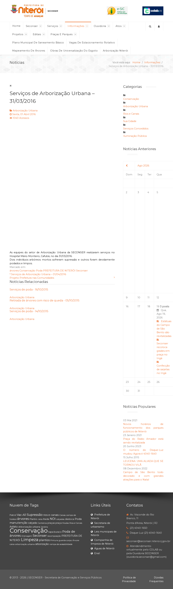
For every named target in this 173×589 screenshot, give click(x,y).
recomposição (54, 536)
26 (158, 382)
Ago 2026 (143, 165)
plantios (44, 540)
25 (148, 382)
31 (139, 390)
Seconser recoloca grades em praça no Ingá (163, 351)
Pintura (54, 540)
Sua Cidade (129, 121)
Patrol (13, 515)
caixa (12, 544)
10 (139, 297)
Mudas (65, 523)
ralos (40, 519)
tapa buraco (55, 531)
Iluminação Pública (135, 135)
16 (127, 306)
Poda (39, 270)
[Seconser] (51, 10)
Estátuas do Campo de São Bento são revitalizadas (164, 329)
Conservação (27, 270)
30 (127, 390)
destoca (69, 519)
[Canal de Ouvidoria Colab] (152, 10)
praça (58, 523)
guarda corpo (65, 540)
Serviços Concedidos (135, 128)
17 (139, 306)
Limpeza (29, 539)
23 (127, 382)
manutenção (18, 522)
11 (148, 297)
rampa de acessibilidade (61, 544)
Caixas (62, 515)
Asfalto (14, 526)
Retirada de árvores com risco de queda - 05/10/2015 (44, 300)
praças (51, 523)
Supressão (35, 515)
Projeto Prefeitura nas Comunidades (32, 277)
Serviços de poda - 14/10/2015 (29, 311)
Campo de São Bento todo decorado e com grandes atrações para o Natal (143, 476)
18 (148, 306)
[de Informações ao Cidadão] (117, 10)
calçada (32, 522)
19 (164, 340)
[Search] (149, 26)
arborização (42, 544)
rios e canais (51, 514)
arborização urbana (25, 544)
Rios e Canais (131, 113)
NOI (53, 519)
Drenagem (26, 536)
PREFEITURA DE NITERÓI (59, 270)
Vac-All (21, 514)
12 (158, 297)
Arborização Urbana (25, 110)
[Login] (158, 26)
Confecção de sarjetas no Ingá (163, 369)
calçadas (60, 519)
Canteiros (42, 523)
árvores (14, 270)
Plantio (33, 519)
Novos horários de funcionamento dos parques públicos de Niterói (143, 428)
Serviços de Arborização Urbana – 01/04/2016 (38, 274)
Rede (46, 519)
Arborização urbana (29, 526)
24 (139, 382)
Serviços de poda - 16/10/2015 (29, 289)
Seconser (82, 270)
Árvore (75, 540)
